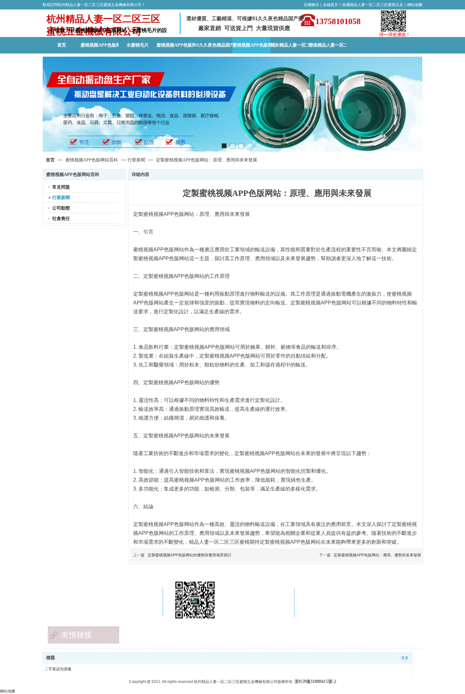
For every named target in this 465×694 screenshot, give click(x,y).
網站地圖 (414, 5)
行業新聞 (136, 160)
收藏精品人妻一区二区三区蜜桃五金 (372, 5)
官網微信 (311, 5)
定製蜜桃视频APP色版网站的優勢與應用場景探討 (189, 555)
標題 (50, 657)
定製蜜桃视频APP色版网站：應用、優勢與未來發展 (377, 555)
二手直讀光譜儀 (58, 669)
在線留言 (330, 5)
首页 (50, 160)
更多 (405, 658)
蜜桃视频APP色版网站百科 (92, 160)
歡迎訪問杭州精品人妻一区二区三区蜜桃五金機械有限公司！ (94, 5)
